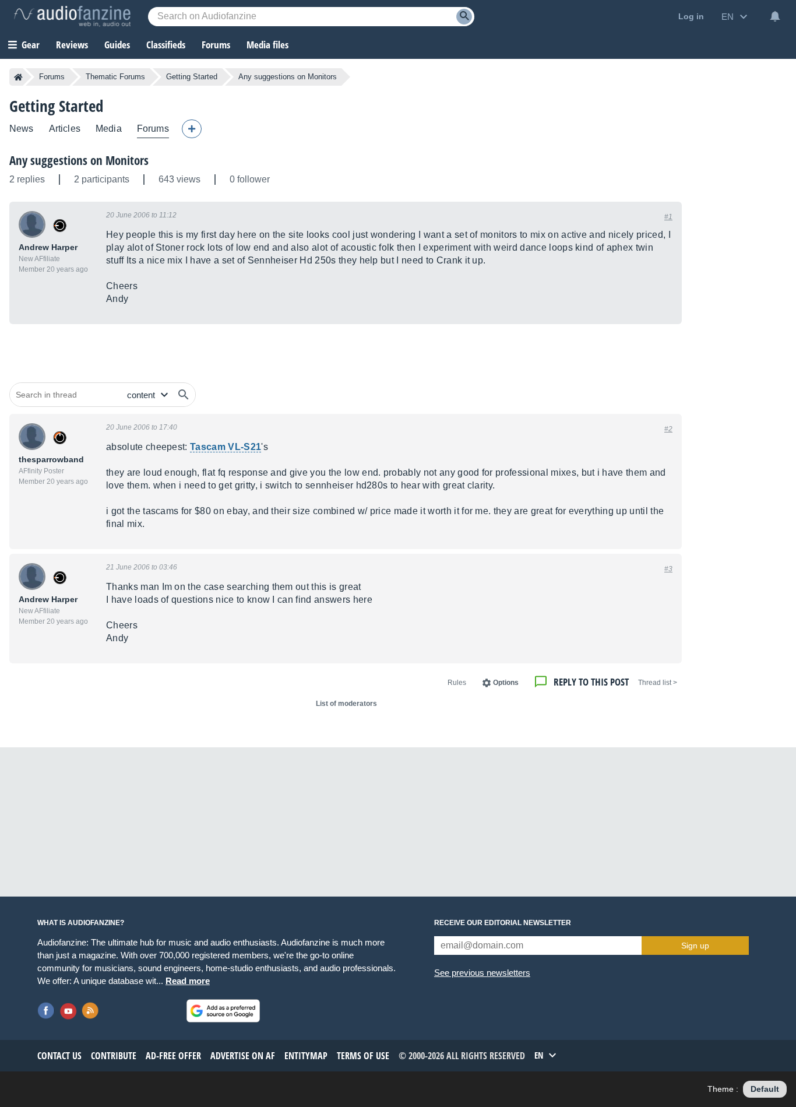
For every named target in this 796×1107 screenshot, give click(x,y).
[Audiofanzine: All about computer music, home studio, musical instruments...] (72, 16)
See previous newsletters (482, 973)
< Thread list (657, 683)
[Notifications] (775, 16)
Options (506, 683)
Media (109, 128)
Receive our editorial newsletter (502, 923)
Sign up (695, 945)
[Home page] (18, 77)
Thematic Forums (115, 76)
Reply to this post (591, 681)
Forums (52, 76)
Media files (267, 44)
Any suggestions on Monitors (79, 160)
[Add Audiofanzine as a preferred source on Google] (223, 1010)
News (21, 128)
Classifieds (165, 44)
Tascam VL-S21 (225, 447)
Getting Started (191, 76)
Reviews (72, 44)
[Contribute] (192, 129)
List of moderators (346, 704)
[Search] (464, 16)
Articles (64, 128)
